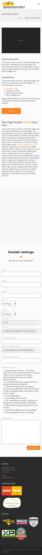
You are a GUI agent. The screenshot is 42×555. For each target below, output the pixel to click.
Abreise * (5, 310)
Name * (4, 270)
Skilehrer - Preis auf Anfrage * (11, 346)
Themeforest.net (12, 88)
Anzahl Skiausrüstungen (9, 338)
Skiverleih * (5, 327)
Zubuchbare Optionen (9, 368)
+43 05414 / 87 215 (8, 478)
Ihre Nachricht (6, 418)
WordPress (5, 552)
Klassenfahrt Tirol (8, 549)
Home (20, 18)
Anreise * (5, 300)
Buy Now (11, 111)
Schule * (4, 281)
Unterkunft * (6, 319)
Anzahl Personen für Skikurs (10, 357)
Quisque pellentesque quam (27, 144)
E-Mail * (4, 291)
